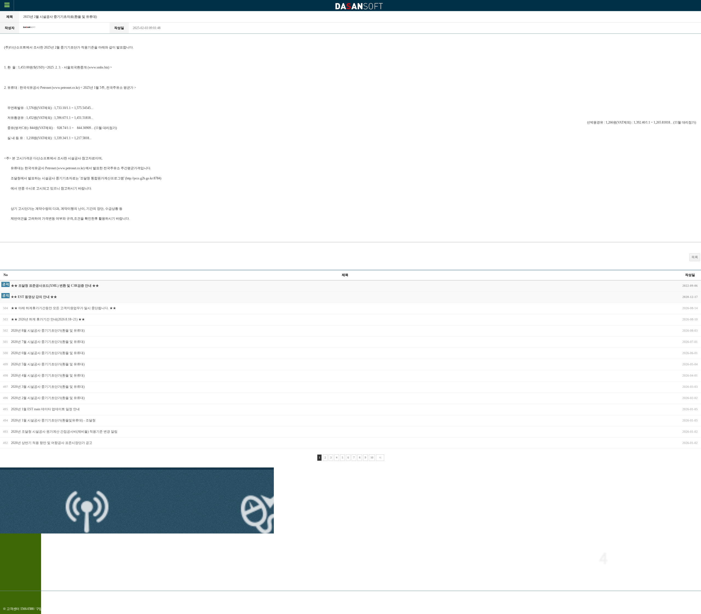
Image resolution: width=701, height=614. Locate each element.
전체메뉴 (341, 597)
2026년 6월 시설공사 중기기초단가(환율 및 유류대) (48, 353)
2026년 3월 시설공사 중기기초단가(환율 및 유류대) (48, 387)
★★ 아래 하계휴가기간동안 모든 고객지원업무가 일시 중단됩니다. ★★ (63, 308)
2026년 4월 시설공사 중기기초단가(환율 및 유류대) (48, 375)
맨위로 (378, 597)
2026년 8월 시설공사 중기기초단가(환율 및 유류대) (48, 330)
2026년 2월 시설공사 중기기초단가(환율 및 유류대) (48, 398)
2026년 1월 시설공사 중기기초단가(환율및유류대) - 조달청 (53, 420)
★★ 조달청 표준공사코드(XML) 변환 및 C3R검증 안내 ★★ (55, 286)
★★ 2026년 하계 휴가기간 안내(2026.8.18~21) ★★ (48, 319)
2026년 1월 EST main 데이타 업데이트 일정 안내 (45, 409)
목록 (694, 257)
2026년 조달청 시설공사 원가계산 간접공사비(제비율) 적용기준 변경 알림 (64, 432)
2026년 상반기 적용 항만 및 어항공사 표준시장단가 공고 (51, 443)
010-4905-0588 (58, 609)
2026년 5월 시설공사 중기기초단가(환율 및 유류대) (48, 364)
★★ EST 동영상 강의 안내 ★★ (34, 297)
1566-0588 (27, 609)
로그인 (361, 597)
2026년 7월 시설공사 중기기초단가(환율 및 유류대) (48, 342)
